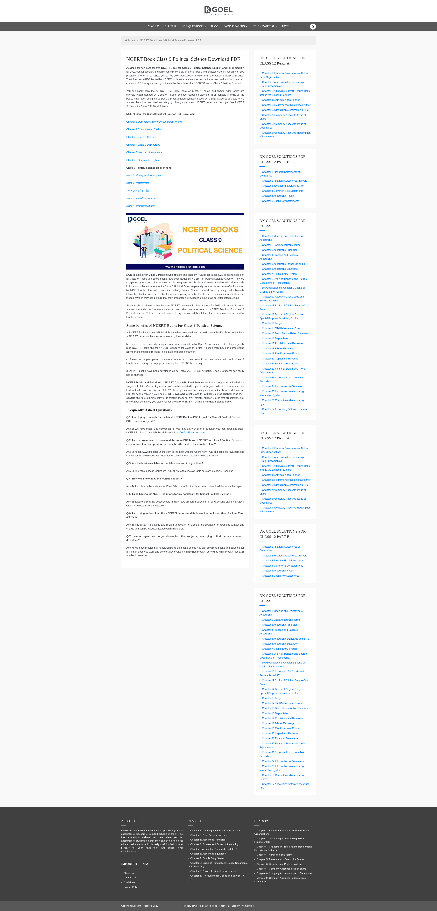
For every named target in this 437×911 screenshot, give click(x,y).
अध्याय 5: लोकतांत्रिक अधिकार (140, 206)
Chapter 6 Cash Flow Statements (280, 200)
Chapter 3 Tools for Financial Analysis (283, 185)
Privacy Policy (131, 887)
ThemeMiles (247, 906)
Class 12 (170, 26)
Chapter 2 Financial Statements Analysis (284, 180)
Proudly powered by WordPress (200, 906)
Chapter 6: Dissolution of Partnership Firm (285, 109)
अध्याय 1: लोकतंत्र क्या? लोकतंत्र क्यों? (144, 175)
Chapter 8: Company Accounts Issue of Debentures (284, 873)
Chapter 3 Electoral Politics (141, 137)
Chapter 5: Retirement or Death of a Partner (286, 104)
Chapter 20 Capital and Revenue (280, 358)
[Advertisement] (309, 57)
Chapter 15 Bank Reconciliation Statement (285, 333)
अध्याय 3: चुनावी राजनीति (137, 190)
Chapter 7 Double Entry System (280, 273)
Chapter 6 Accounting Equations (280, 268)
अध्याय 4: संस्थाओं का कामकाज (140, 198)
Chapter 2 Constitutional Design (143, 129)
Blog (214, 26)
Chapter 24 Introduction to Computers (283, 386)
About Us (129, 873)
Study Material (263, 26)
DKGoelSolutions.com (192, 432)
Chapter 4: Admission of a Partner (281, 99)
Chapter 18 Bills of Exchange (278, 348)
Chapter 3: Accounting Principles (207, 839)
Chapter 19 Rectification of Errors (280, 353)
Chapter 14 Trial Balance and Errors (282, 328)
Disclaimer (129, 882)
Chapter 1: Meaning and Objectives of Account (215, 830)
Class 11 (153, 26)
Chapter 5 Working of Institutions (144, 152)
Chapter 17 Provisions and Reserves (282, 343)
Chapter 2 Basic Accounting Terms (281, 244)
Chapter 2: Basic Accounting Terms (209, 835)
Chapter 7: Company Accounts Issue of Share (281, 868)
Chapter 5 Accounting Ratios (278, 195)
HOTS (285, 26)
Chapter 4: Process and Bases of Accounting (214, 844)
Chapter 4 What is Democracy (143, 144)
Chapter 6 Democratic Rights (142, 160)
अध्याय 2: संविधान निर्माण (137, 183)
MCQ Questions (192, 26)
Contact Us (130, 877)
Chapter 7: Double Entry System (207, 858)
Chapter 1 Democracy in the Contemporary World (154, 121)
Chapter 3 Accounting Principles (280, 249)
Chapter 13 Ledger (272, 323)
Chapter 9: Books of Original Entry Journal (213, 871)
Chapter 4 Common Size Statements (282, 190)
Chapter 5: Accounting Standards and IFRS (213, 849)
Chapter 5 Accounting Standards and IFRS (285, 263)
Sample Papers (234, 26)
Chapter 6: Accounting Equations (208, 853)
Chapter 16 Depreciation (275, 338)
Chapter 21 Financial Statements (280, 363)
